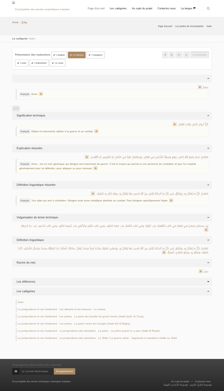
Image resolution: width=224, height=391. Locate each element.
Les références (25, 281)
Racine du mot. (26, 262)
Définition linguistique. (30, 240)
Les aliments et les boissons (75, 309)
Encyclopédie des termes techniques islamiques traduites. (41, 381)
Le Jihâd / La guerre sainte (113, 338)
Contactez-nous (167, 8)
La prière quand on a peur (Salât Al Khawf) (135, 330)
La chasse (99, 309)
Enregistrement (64, 371)
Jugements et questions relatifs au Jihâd (154, 338)
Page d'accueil (96, 8)
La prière (103, 330)
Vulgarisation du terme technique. (37, 217)
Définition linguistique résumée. (36, 185)
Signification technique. (31, 115)
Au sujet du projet (142, 8)
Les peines (65, 316)
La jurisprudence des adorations (77, 330)
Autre (209, 26)
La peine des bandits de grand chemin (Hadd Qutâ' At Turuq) (109, 316)
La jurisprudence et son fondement (37, 309)
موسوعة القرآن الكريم (201, 385)
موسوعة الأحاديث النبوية (176, 385)
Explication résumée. (29, 148)
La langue (187, 8)
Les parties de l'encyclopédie (189, 26)
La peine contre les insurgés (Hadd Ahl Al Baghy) (102, 323)
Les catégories (118, 8)
